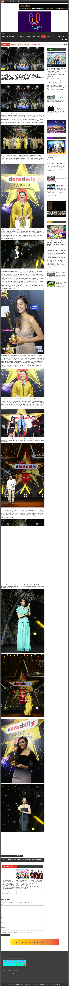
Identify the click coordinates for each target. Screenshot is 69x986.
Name (3, 918)
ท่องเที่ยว (49, 36)
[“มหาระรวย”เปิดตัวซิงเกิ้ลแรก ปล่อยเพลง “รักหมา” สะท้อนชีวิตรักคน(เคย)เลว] (36, 874)
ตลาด (3, 36)
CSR (17, 36)
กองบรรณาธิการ (26, 892)
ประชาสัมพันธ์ (60, 36)
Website (3, 928)
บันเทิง (43, 36)
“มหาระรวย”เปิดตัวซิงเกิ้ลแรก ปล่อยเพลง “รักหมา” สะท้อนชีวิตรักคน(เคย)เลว (36, 882)
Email (2, 923)
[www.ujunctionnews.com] (34, 21)
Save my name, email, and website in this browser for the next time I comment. (18, 933)
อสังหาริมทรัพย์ (10, 36)
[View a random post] (66, 40)
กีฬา (54, 36)
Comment (3, 905)
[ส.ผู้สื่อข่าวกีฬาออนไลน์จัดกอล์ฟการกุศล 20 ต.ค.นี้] (56, 147)
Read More (49, 92)
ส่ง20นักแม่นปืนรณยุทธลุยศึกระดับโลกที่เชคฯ (12, 856)
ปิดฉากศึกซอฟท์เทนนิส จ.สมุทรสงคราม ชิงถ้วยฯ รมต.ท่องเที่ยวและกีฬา (61, 179)
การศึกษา (22, 36)
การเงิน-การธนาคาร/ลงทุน (33, 36)
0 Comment (17, 82)
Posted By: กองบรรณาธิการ (7, 82)
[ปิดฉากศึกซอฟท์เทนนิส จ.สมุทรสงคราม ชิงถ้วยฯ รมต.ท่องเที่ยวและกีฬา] (51, 178)
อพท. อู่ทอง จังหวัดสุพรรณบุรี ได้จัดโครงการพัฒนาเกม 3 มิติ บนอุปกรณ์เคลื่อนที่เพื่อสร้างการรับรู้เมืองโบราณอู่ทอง (22, 861)
